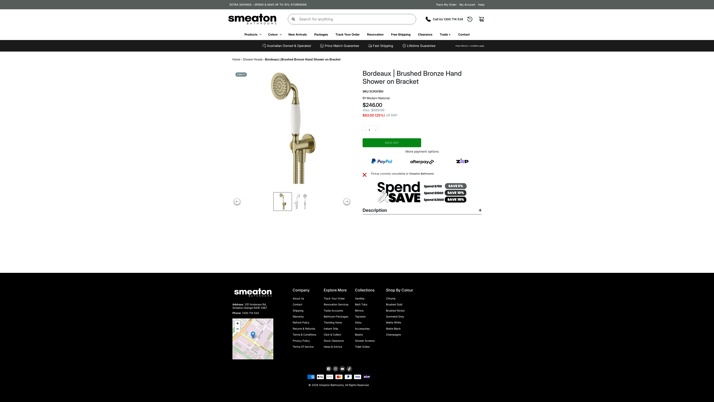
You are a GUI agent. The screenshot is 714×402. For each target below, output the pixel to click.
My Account (467, 4)
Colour (273, 34)
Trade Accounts (333, 310)
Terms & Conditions (304, 334)
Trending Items (333, 322)
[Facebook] (328, 368)
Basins (359, 334)
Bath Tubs (361, 304)
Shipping (298, 310)
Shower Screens (365, 340)
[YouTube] (342, 369)
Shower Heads (253, 59)
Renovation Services (336, 304)
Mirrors (359, 310)
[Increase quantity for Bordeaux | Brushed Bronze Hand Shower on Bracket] (376, 130)
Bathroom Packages (336, 316)
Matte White (393, 322)
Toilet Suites (362, 346)
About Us (298, 298)
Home (236, 59)
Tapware (360, 316)
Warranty (298, 316)
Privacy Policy (301, 340)
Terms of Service (303, 346)
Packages (321, 34)
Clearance (425, 34)
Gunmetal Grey (395, 316)
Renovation (375, 34)
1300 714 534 (250, 313)
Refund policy (301, 322)
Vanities (359, 298)
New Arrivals (297, 34)
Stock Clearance (334, 340)
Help (481, 4)
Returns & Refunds (304, 328)
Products (251, 34)
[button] (253, 335)
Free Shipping (401, 34)
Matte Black (393, 328)
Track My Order (446, 4)
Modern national (378, 98)
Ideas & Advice (333, 346)
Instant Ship (331, 328)
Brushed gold (394, 304)
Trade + (445, 34)
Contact (464, 34)
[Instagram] (335, 368)
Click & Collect (332, 334)
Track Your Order (347, 34)
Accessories (362, 328)
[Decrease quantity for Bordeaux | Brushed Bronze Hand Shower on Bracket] (365, 130)
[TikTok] (349, 369)
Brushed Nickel (395, 310)
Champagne (393, 334)
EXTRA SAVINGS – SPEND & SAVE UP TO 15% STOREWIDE (268, 4)
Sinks (358, 322)
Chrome (390, 298)
